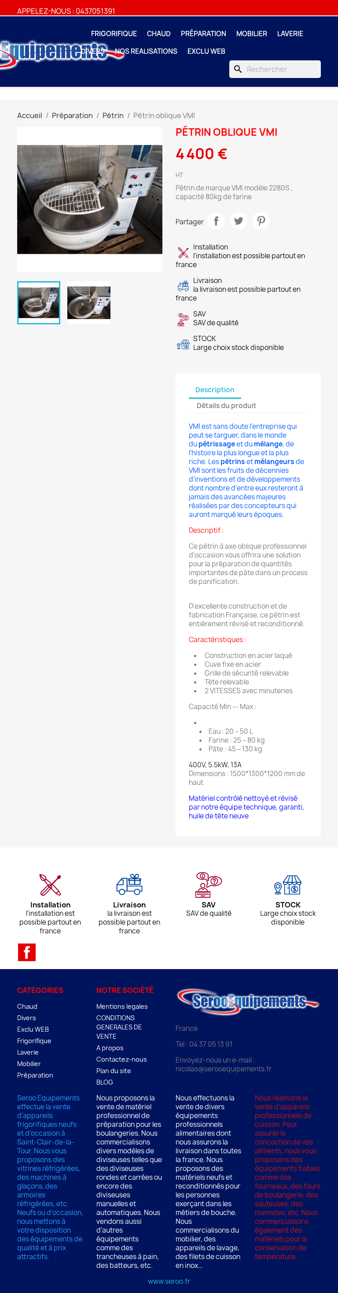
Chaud (159, 33)
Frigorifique (114, 33)
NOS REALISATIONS (146, 51)
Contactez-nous (121, 1059)
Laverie (290, 33)
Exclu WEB (206, 51)
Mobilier (251, 33)
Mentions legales (122, 1006)
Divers (93, 51)
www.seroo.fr (169, 1281)
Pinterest (261, 221)
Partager (216, 221)
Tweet (238, 221)
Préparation (203, 33)
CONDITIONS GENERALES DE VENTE (119, 1027)
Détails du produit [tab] (227, 405)
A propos (110, 1048)
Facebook (27, 952)
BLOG (104, 1082)
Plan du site (113, 1070)
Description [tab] (215, 389)
